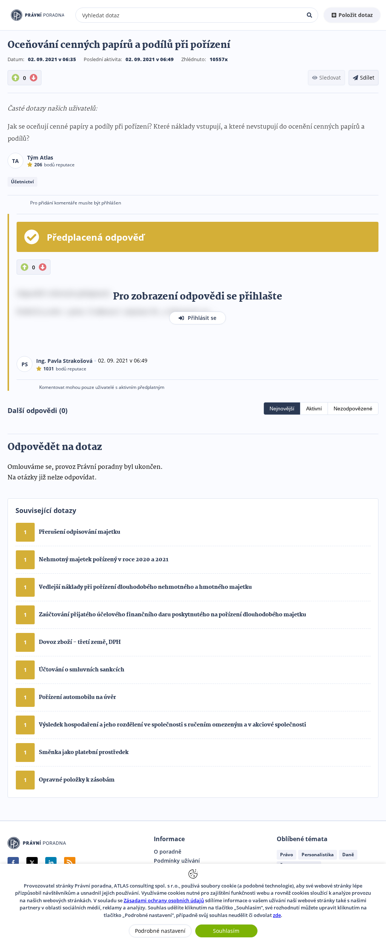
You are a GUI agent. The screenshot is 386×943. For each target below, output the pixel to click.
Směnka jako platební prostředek (84, 752)
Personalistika (318, 854)
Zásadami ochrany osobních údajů (164, 900)
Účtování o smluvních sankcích (81, 669)
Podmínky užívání (177, 860)
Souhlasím (226, 930)
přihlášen (111, 203)
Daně (348, 854)
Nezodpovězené (353, 408)
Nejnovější (282, 408)
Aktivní (314, 408)
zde (277, 915)
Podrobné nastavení (160, 930)
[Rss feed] (69, 862)
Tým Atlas (40, 157)
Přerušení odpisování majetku (79, 532)
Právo (286, 854)
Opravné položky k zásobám (77, 780)
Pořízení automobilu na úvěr (77, 697)
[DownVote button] (33, 77)
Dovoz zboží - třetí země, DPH (80, 642)
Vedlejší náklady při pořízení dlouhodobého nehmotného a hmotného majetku (145, 587)
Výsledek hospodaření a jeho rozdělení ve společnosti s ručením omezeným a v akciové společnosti (172, 725)
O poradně (167, 851)
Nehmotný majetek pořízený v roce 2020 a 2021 (103, 559)
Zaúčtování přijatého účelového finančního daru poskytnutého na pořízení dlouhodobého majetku (172, 614)
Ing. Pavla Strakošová (64, 360)
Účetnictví (22, 181)
